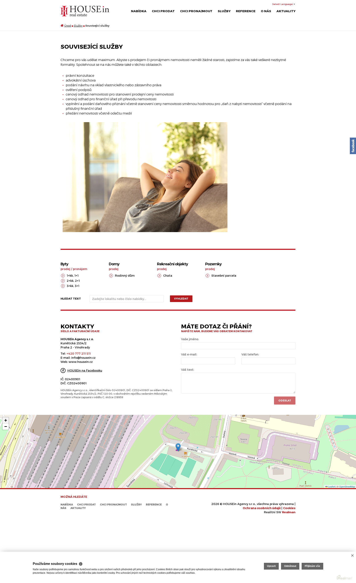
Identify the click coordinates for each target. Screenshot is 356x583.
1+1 (76, 275)
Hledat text (71, 298)
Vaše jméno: (190, 339)
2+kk (70, 280)
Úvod (67, 25)
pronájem (80, 269)
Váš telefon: (250, 354)
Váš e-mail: (189, 354)
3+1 (77, 286)
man (288, 512)
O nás (266, 11)
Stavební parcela (223, 275)
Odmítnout (290, 566)
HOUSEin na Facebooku (84, 370)
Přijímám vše (312, 566)
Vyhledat (181, 298)
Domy (114, 264)
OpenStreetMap (347, 486)
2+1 (77, 280)
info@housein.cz (83, 357)
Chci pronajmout (196, 11)
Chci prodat (163, 11)
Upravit (271, 566)
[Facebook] (353, 146)
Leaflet (331, 486)
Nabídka (138, 11)
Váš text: (187, 369)
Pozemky (213, 264)
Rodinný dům (125, 275)
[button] (178, 447)
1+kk (70, 275)
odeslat (284, 400)
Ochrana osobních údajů (262, 508)
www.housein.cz (81, 361)
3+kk (70, 286)
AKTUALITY (285, 11)
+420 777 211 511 (79, 353)
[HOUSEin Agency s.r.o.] (85, 11)
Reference (245, 11)
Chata (167, 275)
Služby (224, 11)
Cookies (289, 508)
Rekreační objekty (172, 264)
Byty (64, 264)
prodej (65, 269)
